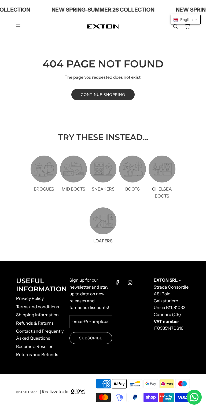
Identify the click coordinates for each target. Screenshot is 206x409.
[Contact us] (194, 397)
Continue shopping (103, 94)
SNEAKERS (103, 189)
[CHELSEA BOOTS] (162, 169)
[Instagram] (130, 283)
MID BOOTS (73, 189)
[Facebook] (117, 283)
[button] (185, 19)
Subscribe (90, 338)
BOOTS (132, 189)
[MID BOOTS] (73, 169)
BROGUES (44, 189)
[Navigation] (18, 26)
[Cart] (187, 26)
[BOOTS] (132, 169)
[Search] (175, 26)
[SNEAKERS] (103, 169)
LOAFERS (103, 240)
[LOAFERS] (103, 220)
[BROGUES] (44, 169)
